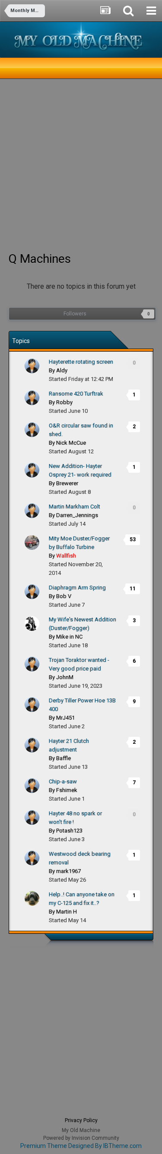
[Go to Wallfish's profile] (32, 542)
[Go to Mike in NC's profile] (32, 623)
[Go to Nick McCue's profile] (32, 429)
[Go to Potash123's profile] (32, 817)
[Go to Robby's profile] (32, 397)
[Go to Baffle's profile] (32, 745)
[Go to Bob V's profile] (32, 591)
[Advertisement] (81, 164)
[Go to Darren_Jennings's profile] (32, 510)
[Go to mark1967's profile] (32, 858)
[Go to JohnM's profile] (32, 664)
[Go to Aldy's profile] (32, 366)
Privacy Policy (81, 1120)
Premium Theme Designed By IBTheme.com (81, 1145)
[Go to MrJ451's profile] (32, 704)
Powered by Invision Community (81, 1138)
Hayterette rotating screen (81, 362)
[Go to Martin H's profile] (32, 898)
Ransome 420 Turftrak (76, 393)
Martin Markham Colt (74, 506)
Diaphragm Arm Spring (77, 587)
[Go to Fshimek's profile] (32, 785)
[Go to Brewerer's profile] (32, 470)
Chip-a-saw (63, 781)
